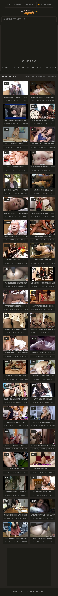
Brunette (19, 147)
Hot (26, 76)
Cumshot (46, 124)
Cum (52, 170)
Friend (20, 101)
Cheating (23, 216)
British (52, 333)
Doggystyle (11, 101)
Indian (24, 542)
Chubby (18, 170)
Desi (17, 542)
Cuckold (8, 68)
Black (47, 193)
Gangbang (10, 193)
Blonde (20, 286)
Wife (54, 68)
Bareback (16, 124)
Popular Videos (14, 5)
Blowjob (43, 147)
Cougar (24, 356)
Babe (16, 216)
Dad (7, 379)
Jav (35, 472)
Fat (24, 170)
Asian (36, 101)
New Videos (30, 5)
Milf (43, 101)
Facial (25, 124)
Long (49, 76)
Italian (45, 68)
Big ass (19, 333)
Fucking (50, 495)
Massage (17, 263)
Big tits (10, 147)
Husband (33, 68)
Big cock (52, 426)
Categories (46, 5)
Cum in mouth (11, 518)
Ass (35, 449)
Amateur (37, 170)
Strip (46, 286)
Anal (46, 170)
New (37, 76)
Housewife (21, 68)
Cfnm (17, 356)
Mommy (51, 101)
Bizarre (9, 356)
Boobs (10, 170)
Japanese (20, 193)
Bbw (8, 402)
